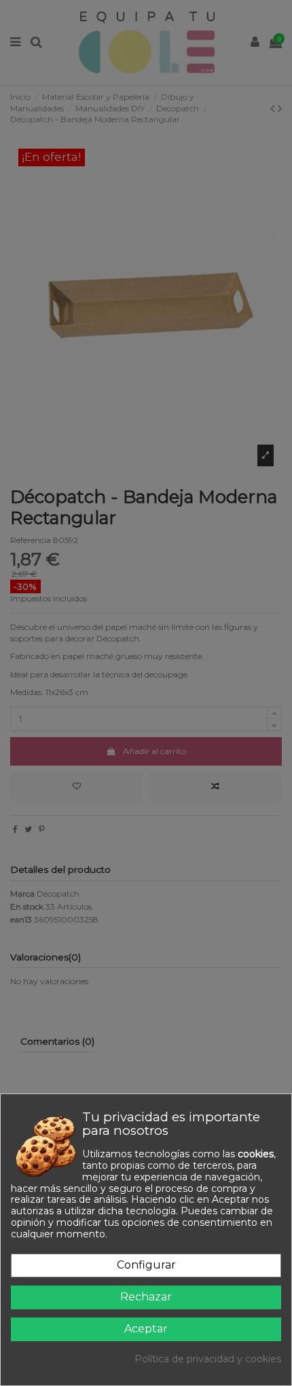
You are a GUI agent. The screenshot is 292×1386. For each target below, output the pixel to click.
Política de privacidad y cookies (207, 1359)
